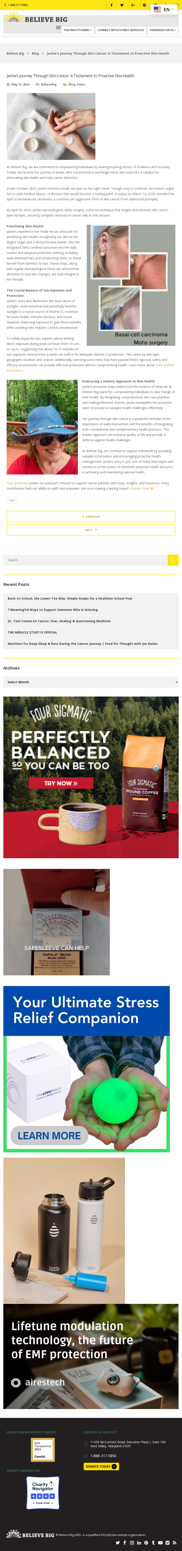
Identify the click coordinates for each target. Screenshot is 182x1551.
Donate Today (98, 1466)
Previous (93, 517)
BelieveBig (49, 84)
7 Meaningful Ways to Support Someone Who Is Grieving (53, 610)
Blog (72, 84)
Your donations (18, 483)
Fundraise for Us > (163, 30)
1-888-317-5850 (18, 5)
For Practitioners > (78, 30)
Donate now (139, 488)
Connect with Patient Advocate (121, 30)
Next (89, 530)
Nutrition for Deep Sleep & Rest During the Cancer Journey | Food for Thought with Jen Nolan (82, 644)
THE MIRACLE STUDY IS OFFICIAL (32, 632)
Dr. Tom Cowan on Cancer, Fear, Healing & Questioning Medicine (59, 621)
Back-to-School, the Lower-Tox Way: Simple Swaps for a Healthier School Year (70, 598)
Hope (81, 84)
